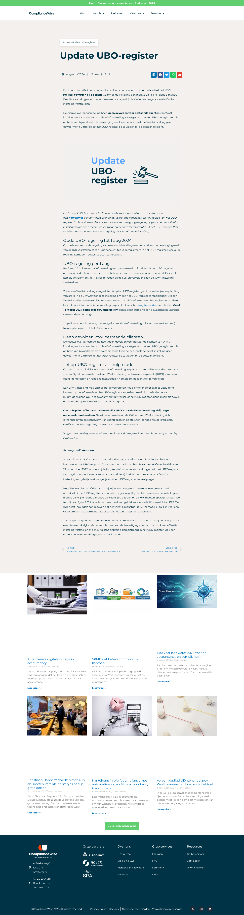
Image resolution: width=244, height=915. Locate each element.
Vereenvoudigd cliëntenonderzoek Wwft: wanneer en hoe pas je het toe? (185, 782)
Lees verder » (34, 688)
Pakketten (117, 13)
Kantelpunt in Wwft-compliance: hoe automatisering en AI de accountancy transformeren (120, 784)
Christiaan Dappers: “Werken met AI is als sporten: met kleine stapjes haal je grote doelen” (56, 784)
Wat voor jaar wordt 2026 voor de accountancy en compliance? (181, 655)
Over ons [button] (135, 13)
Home (66, 42)
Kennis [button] (97, 13)
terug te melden (147, 305)
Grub (83, 13)
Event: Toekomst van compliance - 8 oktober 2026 (122, 3)
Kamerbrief (76, 217)
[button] (154, 75)
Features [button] (156, 13)
